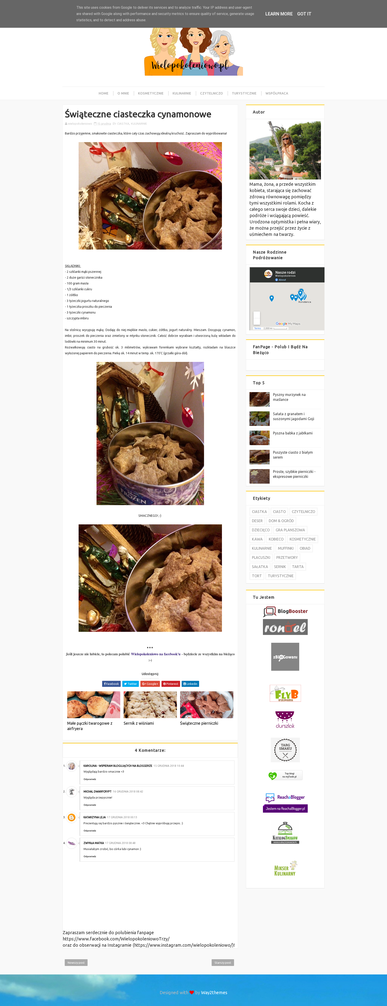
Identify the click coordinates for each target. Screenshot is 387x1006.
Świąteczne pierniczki (199, 723)
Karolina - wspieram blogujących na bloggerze (118, 765)
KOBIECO (276, 539)
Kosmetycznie (151, 93)
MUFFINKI (286, 548)
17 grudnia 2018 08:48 (120, 843)
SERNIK (280, 567)
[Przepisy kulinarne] (285, 876)
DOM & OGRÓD (281, 521)
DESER (257, 521)
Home (104, 93)
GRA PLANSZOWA (290, 530)
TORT (257, 576)
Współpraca (277, 93)
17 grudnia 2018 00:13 (122, 817)
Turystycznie (244, 93)
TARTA (298, 567)
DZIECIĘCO (261, 530)
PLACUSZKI (261, 557)
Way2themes (214, 992)
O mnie (123, 93)
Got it (304, 14)
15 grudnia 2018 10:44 (169, 765)
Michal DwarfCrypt (98, 791)
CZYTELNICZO (303, 512)
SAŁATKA (260, 567)
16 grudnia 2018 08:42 (128, 791)
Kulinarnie (182, 93)
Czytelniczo (211, 93)
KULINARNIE (139, 123)
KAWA (257, 539)
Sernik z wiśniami (139, 723)
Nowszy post (76, 962)
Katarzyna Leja (95, 817)
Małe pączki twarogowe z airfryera (89, 726)
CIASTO (279, 512)
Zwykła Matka (94, 843)
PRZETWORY (287, 557)
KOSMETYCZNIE (303, 539)
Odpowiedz (90, 779)
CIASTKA (123, 123)
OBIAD (305, 548)
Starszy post (223, 962)
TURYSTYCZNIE (281, 576)
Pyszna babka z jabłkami (293, 433)
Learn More (279, 14)
